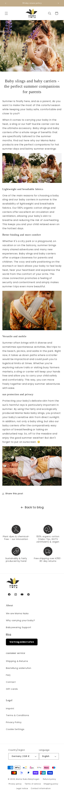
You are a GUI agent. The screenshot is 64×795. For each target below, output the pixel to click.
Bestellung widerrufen (18, 668)
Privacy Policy (14, 722)
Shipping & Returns (17, 661)
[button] (6, 13)
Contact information (41, 788)
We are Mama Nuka (17, 613)
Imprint (10, 708)
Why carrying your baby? (20, 620)
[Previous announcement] (5, 3)
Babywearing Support (18, 627)
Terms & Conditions (17, 715)
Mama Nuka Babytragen (27, 779)
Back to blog (34, 507)
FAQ (8, 675)
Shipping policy (51, 784)
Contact (11, 682)
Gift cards (12, 688)
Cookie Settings (15, 729)
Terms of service (33, 784)
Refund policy (49, 779)
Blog (8, 634)
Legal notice (22, 788)
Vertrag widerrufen (22, 641)
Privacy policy (15, 784)
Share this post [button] (14, 493)
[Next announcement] (58, 3)
